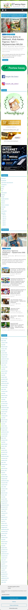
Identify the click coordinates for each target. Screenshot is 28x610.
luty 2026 (3, 350)
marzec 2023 (4, 421)
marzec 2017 (4, 568)
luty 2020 (3, 497)
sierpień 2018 (4, 533)
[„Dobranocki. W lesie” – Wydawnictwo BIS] (5, 308)
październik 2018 (5, 529)
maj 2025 (3, 369)
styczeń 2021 (4, 474)
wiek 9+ (13, 34)
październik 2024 (5, 383)
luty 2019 (3, 521)
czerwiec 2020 (4, 488)
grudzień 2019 (4, 501)
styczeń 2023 (4, 426)
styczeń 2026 (4, 352)
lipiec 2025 (3, 365)
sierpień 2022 (4, 436)
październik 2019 (5, 505)
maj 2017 (3, 564)
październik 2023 (5, 407)
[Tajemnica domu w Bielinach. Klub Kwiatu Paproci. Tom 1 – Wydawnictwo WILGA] (14, 19)
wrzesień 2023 (4, 409)
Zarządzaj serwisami (5, 594)
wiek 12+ (8, 34)
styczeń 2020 (4, 499)
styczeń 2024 (4, 401)
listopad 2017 (4, 551)
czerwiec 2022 (4, 440)
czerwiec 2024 (4, 391)
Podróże (3, 203)
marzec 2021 (4, 470)
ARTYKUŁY (3, 178)
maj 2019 (3, 515)
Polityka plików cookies (13, 608)
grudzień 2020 (4, 476)
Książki (4, 34)
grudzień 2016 (4, 574)
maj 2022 (3, 442)
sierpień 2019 (4, 509)
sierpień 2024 (4, 387)
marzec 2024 (4, 397)
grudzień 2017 (4, 549)
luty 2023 (3, 423)
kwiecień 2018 (4, 541)
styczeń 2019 (4, 523)
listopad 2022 (4, 430)
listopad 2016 (4, 576)
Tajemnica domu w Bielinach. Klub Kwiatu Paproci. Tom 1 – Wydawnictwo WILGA (13, 40)
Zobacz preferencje (14, 605)
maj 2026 (3, 344)
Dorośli (2, 186)
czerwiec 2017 (4, 562)
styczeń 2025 (4, 377)
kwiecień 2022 (4, 444)
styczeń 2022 (4, 450)
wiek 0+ (4, 214)
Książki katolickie (5, 198)
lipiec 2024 (3, 389)
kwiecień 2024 (4, 395)
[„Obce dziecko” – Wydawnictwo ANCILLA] (5, 315)
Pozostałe (3, 207)
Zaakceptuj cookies (14, 598)
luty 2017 (3, 570)
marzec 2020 (4, 495)
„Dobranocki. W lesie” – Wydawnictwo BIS (15, 309)
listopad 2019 (4, 503)
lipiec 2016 (3, 582)
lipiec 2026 (3, 340)
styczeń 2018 (4, 547)
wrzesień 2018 (4, 531)
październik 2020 (5, 480)
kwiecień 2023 (4, 419)
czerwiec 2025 (4, 367)
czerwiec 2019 (4, 513)
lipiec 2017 (3, 559)
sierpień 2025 (4, 363)
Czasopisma (3, 184)
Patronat (3, 200)
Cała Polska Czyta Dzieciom (7, 182)
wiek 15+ (4, 218)
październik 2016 (5, 578)
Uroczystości (4, 211)
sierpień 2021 (4, 460)
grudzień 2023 (4, 403)
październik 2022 (5, 432)
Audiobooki (3, 180)
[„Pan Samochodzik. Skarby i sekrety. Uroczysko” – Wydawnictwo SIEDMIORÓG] (5, 299)
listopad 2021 (4, 454)
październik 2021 (5, 456)
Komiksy (3, 194)
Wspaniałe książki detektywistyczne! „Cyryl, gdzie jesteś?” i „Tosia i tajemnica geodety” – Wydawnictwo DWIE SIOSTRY (17, 326)
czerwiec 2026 (4, 342)
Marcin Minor (15, 48)
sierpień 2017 (4, 557)
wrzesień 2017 (4, 555)
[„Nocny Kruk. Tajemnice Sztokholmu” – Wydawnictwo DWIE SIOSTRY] (14, 234)
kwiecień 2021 (4, 468)
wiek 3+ (4, 220)
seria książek (21, 48)
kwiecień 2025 (4, 371)
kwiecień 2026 (4, 346)
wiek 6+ (4, 223)
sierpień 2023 (4, 411)
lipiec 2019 (3, 511)
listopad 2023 (4, 405)
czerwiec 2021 (4, 464)
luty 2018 (3, 545)
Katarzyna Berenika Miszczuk (7, 48)
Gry (2, 190)
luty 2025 (3, 375)
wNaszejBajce (11, 46)
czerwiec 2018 (4, 537)
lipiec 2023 (3, 413)
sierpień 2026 (4, 338)
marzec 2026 (4, 348)
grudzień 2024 (4, 379)
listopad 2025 (4, 356)
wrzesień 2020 (4, 482)
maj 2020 (3, 490)
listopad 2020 (4, 478)
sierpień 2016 (4, 580)
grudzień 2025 (4, 354)
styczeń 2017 (4, 572)
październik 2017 (5, 553)
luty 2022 (3, 448)
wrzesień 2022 (4, 434)
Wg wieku (3, 213)
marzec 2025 (4, 373)
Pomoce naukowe (5, 205)
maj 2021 (3, 466)
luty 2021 (3, 472)
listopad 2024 (4, 381)
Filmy (2, 188)
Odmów (14, 601)
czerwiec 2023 (4, 415)
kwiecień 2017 (4, 566)
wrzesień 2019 (4, 507)
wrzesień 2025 (4, 361)
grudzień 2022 (4, 428)
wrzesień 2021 (4, 458)
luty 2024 (3, 399)
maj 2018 (3, 539)
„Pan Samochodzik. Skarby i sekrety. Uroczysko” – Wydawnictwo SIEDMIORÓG (18, 301)
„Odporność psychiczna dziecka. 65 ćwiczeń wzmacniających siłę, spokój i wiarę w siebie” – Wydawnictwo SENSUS (18, 291)
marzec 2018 (4, 543)
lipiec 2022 (3, 438)
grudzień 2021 (4, 452)
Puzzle (2, 209)
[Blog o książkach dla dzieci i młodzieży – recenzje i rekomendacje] (2, 10)
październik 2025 (5, 359)
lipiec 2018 (3, 535)
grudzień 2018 (4, 525)
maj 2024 (3, 393)
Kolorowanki (4, 192)
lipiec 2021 (3, 462)
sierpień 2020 (4, 484)
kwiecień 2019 (4, 517)
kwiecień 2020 (4, 493)
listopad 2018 (4, 527)
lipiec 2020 (3, 486)
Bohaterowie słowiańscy (20, 46)
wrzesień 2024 (4, 385)
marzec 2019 (4, 519)
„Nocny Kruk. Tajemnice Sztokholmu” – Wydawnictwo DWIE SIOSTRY (13, 252)
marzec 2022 (4, 446)
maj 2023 (3, 417)
